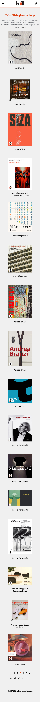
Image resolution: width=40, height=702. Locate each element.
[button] (3, 4)
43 (18, 678)
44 (22, 678)
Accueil (4, 20)
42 (15, 678)
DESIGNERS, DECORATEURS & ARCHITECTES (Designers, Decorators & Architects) (19, 22)
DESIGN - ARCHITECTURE (18, 20)
